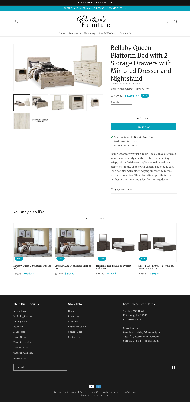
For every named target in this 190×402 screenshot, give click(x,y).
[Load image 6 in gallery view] (21, 121)
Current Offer (75, 332)
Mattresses (19, 332)
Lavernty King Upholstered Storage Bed (73, 267)
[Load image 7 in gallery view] (40, 121)
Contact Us (74, 337)
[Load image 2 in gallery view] (40, 102)
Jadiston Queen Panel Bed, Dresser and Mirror (113, 267)
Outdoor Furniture (23, 352)
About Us (73, 321)
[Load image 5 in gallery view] (94, 102)
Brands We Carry (77, 326)
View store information (126, 145)
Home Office (20, 337)
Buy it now (143, 127)
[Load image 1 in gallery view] (21, 102)
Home (71, 311)
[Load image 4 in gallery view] (76, 102)
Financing (73, 316)
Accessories (19, 358)
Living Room (20, 311)
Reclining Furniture (24, 316)
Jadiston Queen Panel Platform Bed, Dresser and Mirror (156, 267)
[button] (16, 21)
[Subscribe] (63, 367)
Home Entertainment (24, 342)
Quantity (115, 102)
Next (102, 218)
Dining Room (20, 321)
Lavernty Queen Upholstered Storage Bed (32, 267)
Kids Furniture (21, 347)
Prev (88, 218)
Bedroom (18, 326)
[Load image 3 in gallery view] (58, 102)
